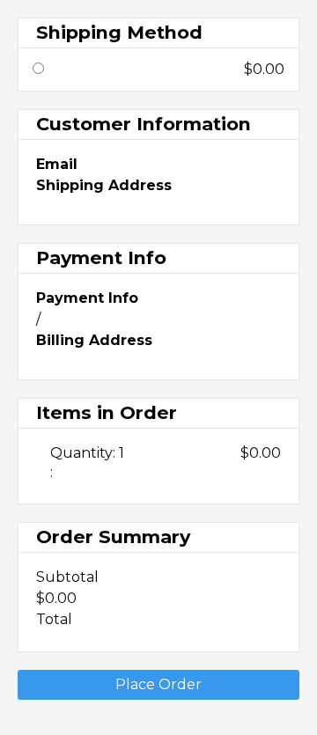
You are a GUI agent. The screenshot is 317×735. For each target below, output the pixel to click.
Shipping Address (104, 186)
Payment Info (87, 298)
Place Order (158, 684)
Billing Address (94, 341)
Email (56, 165)
